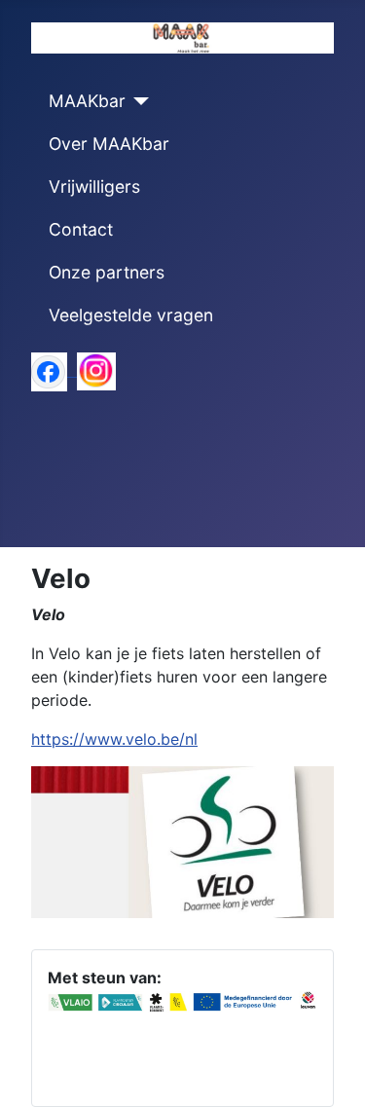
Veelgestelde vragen (131, 315)
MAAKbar (87, 101)
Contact (81, 229)
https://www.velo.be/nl (114, 739)
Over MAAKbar (109, 143)
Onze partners (106, 272)
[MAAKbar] (138, 101)
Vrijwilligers (94, 186)
